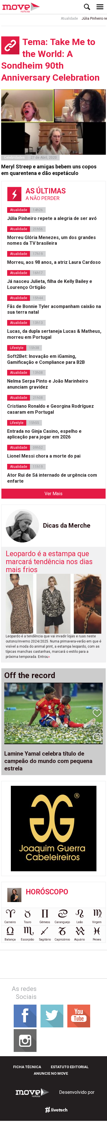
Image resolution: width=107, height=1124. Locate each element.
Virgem (97, 922)
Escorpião (27, 939)
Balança (10, 939)
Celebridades (14, 158)
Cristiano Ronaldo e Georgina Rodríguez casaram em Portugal (50, 409)
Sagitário (45, 939)
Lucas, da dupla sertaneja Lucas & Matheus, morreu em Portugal (54, 334)
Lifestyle (16, 348)
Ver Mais (53, 493)
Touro (27, 922)
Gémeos (44, 922)
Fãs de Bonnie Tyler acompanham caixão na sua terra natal (54, 309)
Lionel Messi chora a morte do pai (43, 456)
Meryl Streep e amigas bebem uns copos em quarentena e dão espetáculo (48, 170)
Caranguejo (62, 922)
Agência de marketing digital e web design (56, 1110)
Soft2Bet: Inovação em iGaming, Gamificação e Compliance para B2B (46, 359)
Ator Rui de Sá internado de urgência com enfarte (52, 478)
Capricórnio (62, 939)
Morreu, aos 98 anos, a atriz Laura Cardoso (54, 262)
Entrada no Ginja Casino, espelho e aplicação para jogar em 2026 (44, 434)
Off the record (29, 675)
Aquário (79, 939)
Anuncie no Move (51, 1073)
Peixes (97, 939)
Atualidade (65, 19)
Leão (79, 922)
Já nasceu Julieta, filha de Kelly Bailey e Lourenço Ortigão (49, 284)
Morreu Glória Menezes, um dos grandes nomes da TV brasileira (51, 240)
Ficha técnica (27, 1067)
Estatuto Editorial (69, 1067)
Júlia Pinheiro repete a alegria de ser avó (52, 218)
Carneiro (10, 922)
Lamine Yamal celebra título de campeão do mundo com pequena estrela (48, 761)
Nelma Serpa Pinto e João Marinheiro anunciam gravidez (47, 384)
